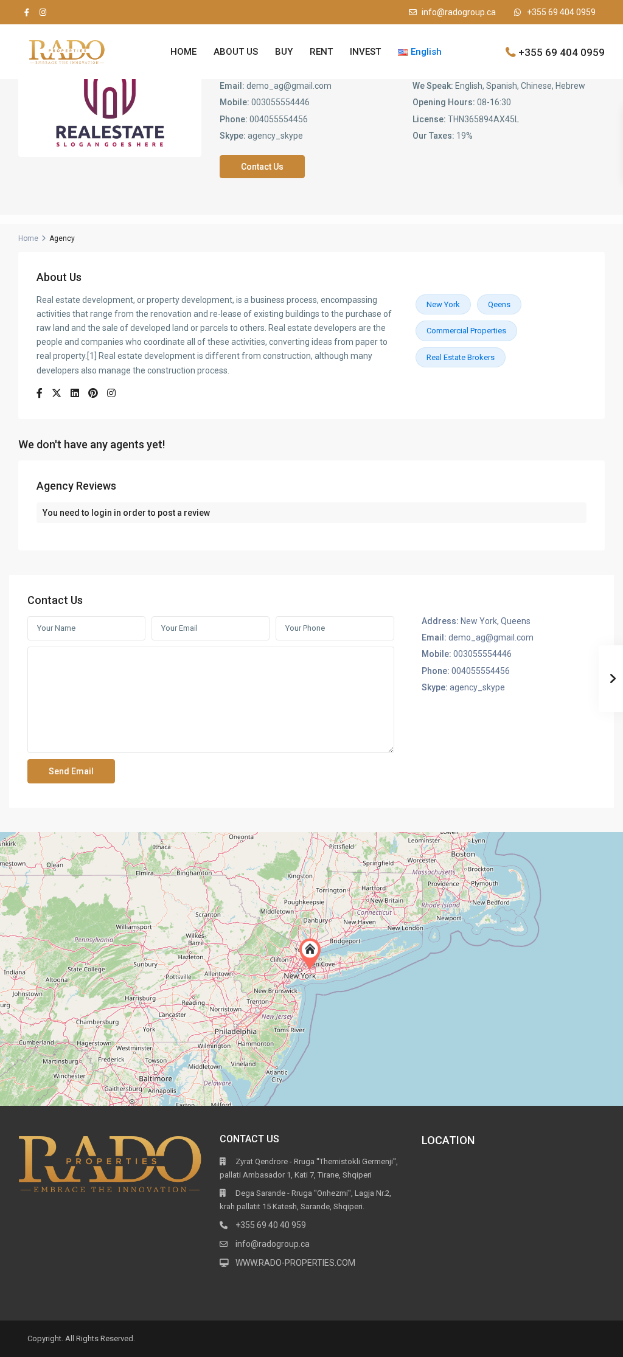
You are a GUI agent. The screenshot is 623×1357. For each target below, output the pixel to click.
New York (443, 304)
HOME (183, 51)
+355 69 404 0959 (561, 12)
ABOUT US (236, 51)
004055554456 (278, 119)
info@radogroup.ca (459, 12)
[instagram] (43, 12)
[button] (312, 954)
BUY (284, 51)
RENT (321, 51)
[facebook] (26, 12)
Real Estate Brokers (460, 357)
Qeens (499, 304)
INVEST (365, 51)
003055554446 (280, 102)
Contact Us (262, 167)
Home (28, 238)
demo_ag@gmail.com (289, 86)
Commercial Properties (466, 330)
